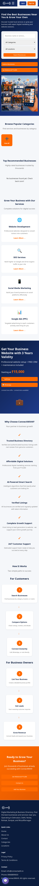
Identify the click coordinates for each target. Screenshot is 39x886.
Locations (5, 846)
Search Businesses (19, 55)
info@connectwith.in (15, 871)
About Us (5, 835)
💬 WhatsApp (6, 385)
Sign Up (31, 3)
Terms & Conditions (9, 860)
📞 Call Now (6, 379)
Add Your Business (19, 789)
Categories (5, 842)
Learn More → (20, 238)
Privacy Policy (6, 856)
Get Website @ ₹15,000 (9, 70)
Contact (4, 838)
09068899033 (12, 875)
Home (3, 831)
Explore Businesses (8, 64)
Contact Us (19, 783)
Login (23, 3)
